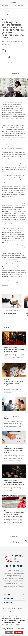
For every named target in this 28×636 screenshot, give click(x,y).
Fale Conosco (14, 612)
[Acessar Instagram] (10, 566)
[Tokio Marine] (17, 542)
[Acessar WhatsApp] (7, 566)
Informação (21, 5)
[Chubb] (7, 542)
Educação (14, 5)
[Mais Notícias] (25, 328)
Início (3, 12)
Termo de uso (17, 628)
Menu (3, 2)
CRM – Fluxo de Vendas (13, 253)
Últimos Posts (12, 12)
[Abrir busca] (24, 1)
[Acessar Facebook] (14, 566)
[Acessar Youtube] (21, 566)
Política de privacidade (9, 608)
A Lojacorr (8, 602)
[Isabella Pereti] (4, 51)
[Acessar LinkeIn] (18, 566)
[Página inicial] (14, 559)
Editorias (7, 594)
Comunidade (5, 5)
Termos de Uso (21, 608)
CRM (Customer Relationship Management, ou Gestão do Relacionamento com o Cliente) (12, 104)
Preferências (9, 632)
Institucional (8, 598)
